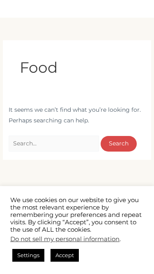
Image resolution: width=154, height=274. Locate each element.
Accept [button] (64, 255)
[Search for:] (55, 143)
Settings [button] (28, 255)
